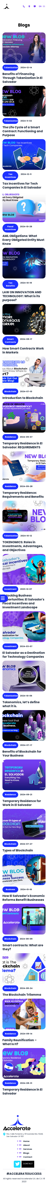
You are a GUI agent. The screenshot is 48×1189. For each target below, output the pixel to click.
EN (40, 6)
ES (44, 6)
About (26, 1145)
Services (27, 1149)
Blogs (26, 1153)
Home (26, 1141)
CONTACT (28, 1163)
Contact (27, 1157)
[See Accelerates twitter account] (17, 1164)
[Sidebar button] (4, 598)
